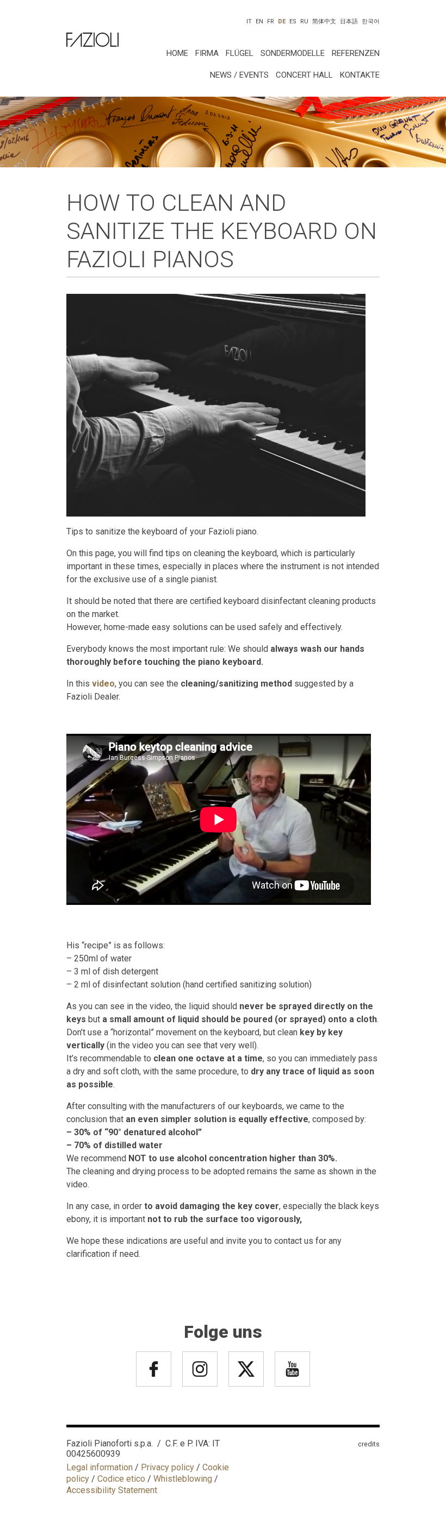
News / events (239, 75)
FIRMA (207, 53)
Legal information (99, 1467)
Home (177, 53)
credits (369, 1444)
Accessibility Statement (111, 1490)
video (103, 683)
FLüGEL (239, 53)
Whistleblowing (182, 1479)
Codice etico (121, 1479)
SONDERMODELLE (293, 53)
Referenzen (356, 53)
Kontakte (360, 75)
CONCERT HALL (304, 75)
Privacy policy (167, 1467)
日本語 (349, 21)
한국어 (371, 21)
